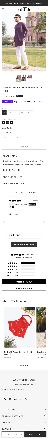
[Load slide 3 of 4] (25, 365)
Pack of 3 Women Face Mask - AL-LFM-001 (18, 353)
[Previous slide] (4, 222)
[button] (3, 9)
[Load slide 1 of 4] (21, 365)
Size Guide (7, 128)
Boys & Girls (25, 3)
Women (9, 3)
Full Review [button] (14, 234)
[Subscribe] (43, 390)
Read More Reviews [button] (24, 244)
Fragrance (37, 3)
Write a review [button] (24, 281)
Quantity (6, 133)
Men (16, 3)
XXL (30, 113)
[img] (15, 200)
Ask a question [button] (24, 288)
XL (23, 113)
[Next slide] (44, 222)
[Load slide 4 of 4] (27, 365)
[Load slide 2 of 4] (23, 365)
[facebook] (3, 122)
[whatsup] (7, 122)
